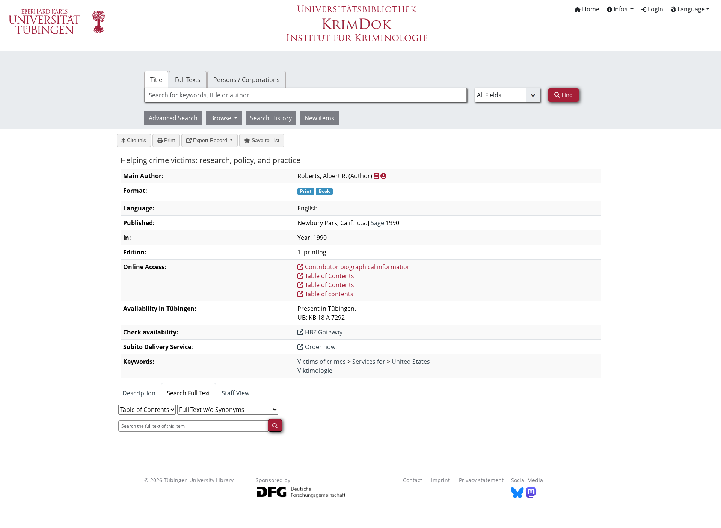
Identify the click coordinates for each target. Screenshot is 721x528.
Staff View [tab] (235, 393)
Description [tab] (138, 393)
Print (169, 140)
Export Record (210, 140)
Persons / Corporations (246, 80)
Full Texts (188, 80)
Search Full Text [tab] (188, 393)
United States (411, 361)
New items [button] (319, 118)
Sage (377, 223)
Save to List (264, 140)
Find (566, 94)
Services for (368, 361)
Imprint (440, 480)
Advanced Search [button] (173, 118)
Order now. (320, 347)
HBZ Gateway (322, 332)
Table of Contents (328, 276)
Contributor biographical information (357, 267)
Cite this (135, 140)
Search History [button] (271, 118)
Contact (412, 480)
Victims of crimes (321, 361)
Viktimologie (314, 370)
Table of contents (328, 294)
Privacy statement (481, 480)
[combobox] (305, 95)
